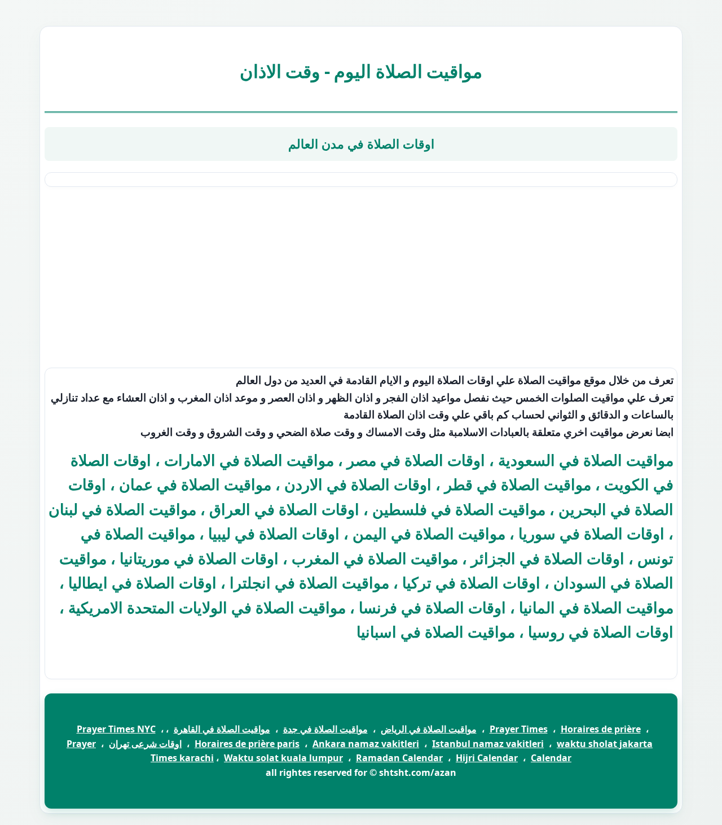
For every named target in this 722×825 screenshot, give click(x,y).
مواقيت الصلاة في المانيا (596, 607)
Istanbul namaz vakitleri (488, 743)
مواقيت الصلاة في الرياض (429, 729)
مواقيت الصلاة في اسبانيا (435, 631)
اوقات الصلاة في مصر (416, 459)
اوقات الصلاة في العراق (284, 509)
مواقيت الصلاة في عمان (195, 484)
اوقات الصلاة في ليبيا (274, 533)
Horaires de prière (601, 729)
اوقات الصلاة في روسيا (600, 631)
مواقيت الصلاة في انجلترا (309, 582)
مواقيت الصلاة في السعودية (585, 459)
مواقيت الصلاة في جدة (325, 729)
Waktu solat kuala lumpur (283, 758)
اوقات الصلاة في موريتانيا (199, 558)
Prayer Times (519, 729)
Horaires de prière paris (247, 743)
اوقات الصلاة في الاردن (358, 484)
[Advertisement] (361, 277)
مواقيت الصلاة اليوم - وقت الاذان (361, 71)
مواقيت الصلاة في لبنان (122, 509)
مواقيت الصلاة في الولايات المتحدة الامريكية (207, 607)
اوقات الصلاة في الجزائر (547, 558)
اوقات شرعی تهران (145, 743)
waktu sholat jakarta (605, 743)
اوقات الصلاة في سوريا (591, 533)
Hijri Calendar (487, 758)
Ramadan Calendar (399, 758)
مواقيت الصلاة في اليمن (429, 533)
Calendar (551, 758)
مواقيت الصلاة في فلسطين (458, 509)
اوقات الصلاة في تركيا (471, 582)
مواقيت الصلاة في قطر (517, 484)
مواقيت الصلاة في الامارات (249, 459)
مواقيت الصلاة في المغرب (375, 558)
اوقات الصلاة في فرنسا (432, 607)
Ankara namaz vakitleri (365, 743)
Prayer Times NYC (116, 729)
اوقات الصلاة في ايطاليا (142, 582)
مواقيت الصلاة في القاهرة (222, 729)
